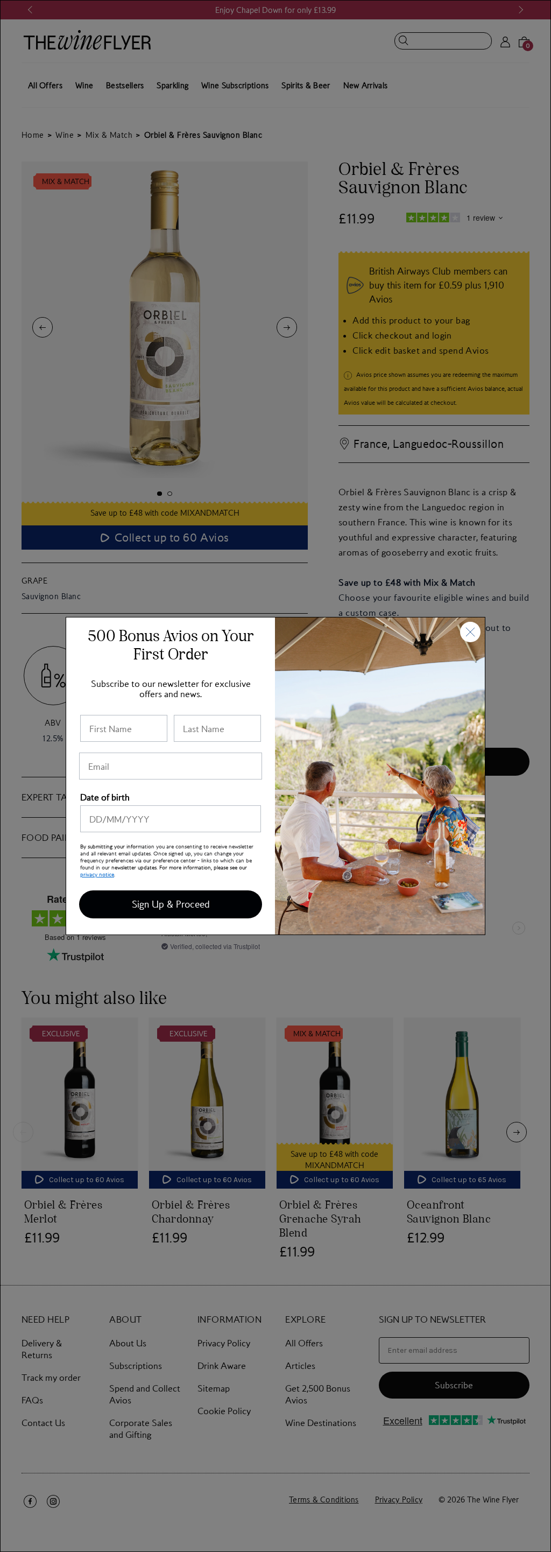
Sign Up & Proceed (171, 904)
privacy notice (97, 873)
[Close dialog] (470, 632)
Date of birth (105, 797)
